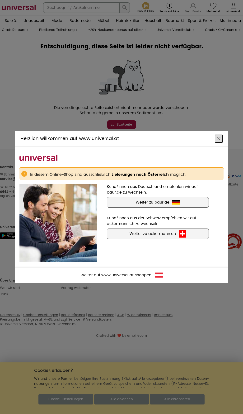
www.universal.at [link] (117, 275)
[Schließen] (219, 138)
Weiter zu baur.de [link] (152, 202)
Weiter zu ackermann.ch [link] (153, 234)
